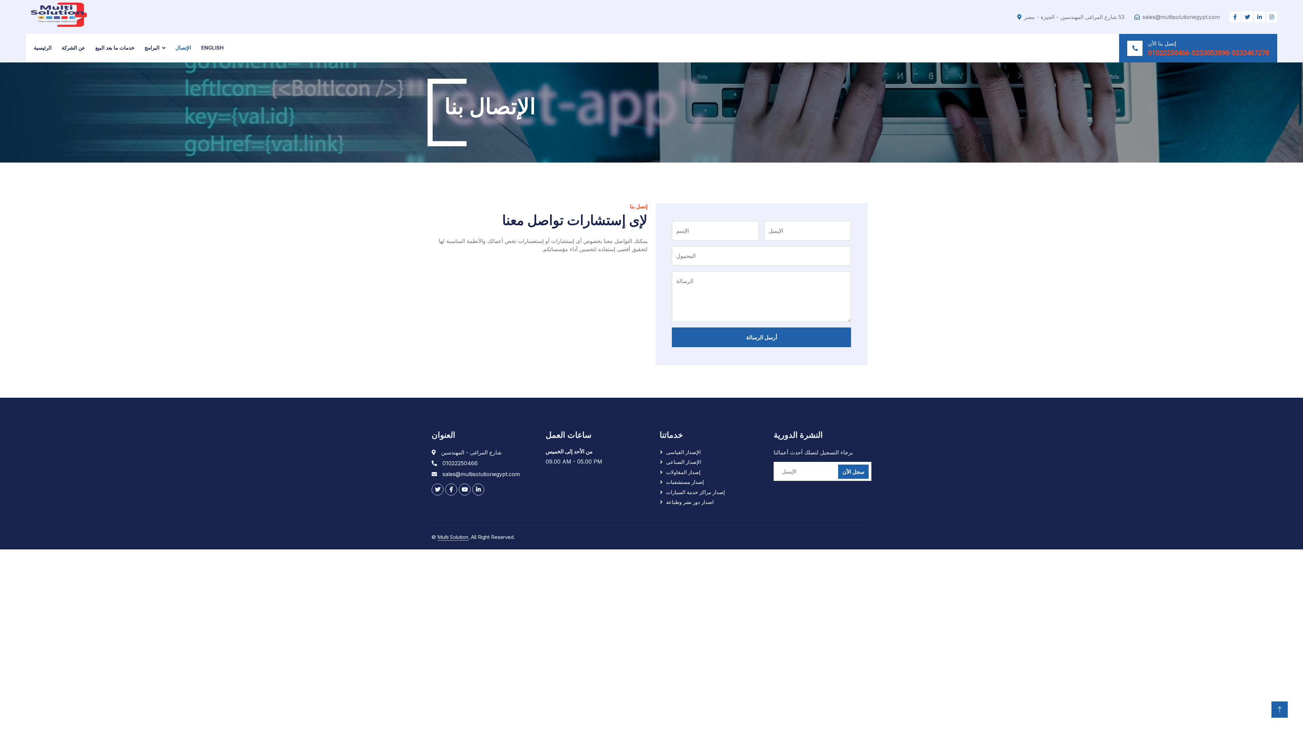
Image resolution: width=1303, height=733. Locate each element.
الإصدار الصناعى (683, 462)
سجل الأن (853, 471)
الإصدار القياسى (683, 452)
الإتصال (183, 47)
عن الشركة (73, 47)
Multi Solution (452, 537)
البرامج (152, 47)
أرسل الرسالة (761, 337)
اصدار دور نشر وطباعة (690, 502)
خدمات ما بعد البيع (114, 47)
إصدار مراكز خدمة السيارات (695, 492)
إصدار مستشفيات (685, 482)
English (212, 47)
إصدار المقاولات (683, 472)
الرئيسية (43, 47)
